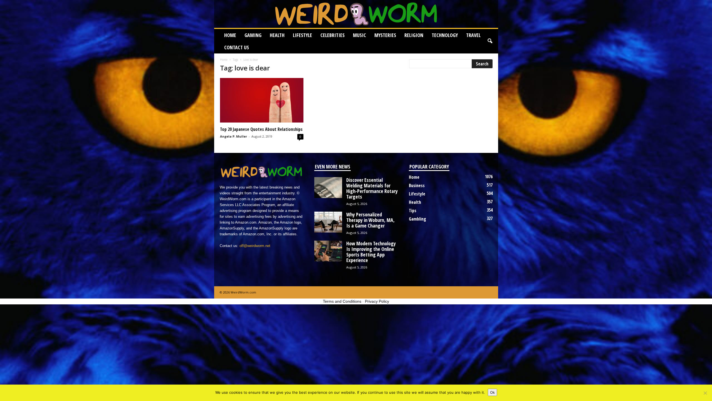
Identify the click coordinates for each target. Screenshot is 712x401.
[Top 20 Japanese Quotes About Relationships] (261, 100)
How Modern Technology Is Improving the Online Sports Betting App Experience (371, 251)
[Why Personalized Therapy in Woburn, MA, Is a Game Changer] (328, 222)
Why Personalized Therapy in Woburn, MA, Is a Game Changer (370, 220)
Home (230, 35)
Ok (492, 392)
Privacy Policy (377, 301)
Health (277, 35)
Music (359, 35)
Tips (412, 210)
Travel (473, 35)
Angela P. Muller (233, 136)
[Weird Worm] (356, 14)
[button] (490, 41)
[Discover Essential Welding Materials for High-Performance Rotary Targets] (328, 187)
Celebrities (332, 35)
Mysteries (385, 35)
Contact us (236, 47)
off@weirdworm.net (254, 246)
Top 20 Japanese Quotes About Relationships (261, 129)
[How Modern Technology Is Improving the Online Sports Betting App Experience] (328, 251)
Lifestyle (302, 35)
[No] (705, 393)
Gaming (252, 35)
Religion (413, 35)
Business (417, 185)
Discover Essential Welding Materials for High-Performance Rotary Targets (372, 188)
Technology (445, 35)
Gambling (417, 219)
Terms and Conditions (342, 301)
